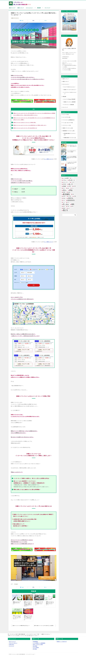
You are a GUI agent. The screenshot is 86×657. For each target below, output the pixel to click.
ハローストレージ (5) (67, 125)
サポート (72, 180)
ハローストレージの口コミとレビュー (70, 93)
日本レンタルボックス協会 (38, 644)
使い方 (71, 184)
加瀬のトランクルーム (14, 18)
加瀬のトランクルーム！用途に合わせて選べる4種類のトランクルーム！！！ (50, 603)
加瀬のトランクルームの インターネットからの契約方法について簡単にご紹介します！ (29, 125)
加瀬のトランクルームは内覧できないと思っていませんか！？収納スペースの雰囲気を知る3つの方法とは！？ (28, 603)
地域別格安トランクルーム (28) (68, 130)
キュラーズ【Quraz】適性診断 (69, 99)
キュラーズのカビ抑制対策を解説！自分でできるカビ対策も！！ (71, 157)
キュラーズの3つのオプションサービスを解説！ (71, 151)
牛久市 (64, 202)
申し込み (16, 584)
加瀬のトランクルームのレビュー (70, 89)
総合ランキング (12, 7)
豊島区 (64, 208)
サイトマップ (47, 7)
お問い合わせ (11, 644)
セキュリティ (66, 182)
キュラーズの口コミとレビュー (69, 86)
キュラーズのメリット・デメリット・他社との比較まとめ (71, 146)
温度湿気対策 (71, 200)
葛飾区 (73, 206)
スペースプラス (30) (66, 117)
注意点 (64, 198)
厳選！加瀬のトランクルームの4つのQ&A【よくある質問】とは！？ (45, 625)
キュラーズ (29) (66, 114)
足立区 (69, 208)
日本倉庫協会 (35, 641)
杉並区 (69, 192)
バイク (72, 182)
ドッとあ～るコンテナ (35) (68, 122)
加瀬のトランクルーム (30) (68, 128)
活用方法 (70, 198)
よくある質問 (66, 178)
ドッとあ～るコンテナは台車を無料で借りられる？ (71, 163)
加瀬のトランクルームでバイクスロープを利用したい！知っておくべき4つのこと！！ (17, 617)
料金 (71, 190)
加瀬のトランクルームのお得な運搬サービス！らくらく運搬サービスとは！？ (39, 603)
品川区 (74, 186)
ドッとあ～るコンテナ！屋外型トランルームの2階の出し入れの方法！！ (71, 168)
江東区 (75, 196)
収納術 (64, 186)
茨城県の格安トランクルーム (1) (70, 137)
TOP (24, 634)
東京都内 (66, 194)
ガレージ (72, 178)
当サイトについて (12, 641)
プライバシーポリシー (13, 643)
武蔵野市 (64, 196)
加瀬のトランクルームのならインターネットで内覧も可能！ (24, 122)
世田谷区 (64, 184)
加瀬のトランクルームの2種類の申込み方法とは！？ (17, 602)
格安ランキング (21, 7)
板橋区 (73, 194)
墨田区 (68, 188)
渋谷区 (64, 200)
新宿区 (64, 192)
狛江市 (68, 202)
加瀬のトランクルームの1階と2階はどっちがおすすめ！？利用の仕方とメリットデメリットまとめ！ (28, 617)
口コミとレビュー (29, 7)
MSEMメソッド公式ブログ (62, 641)
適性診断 (39, 7)
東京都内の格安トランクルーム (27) (69, 134)
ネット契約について (48, 159)
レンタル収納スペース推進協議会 (39, 643)
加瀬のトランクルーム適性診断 (69, 101)
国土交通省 (35, 646)
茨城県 (68, 206)
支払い (65, 190)
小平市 (73, 188)
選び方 (65, 210)
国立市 (64, 188)
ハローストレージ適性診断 (69, 104)
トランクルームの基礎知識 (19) (68, 119)
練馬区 (64, 206)
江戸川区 (69, 196)
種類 (72, 204)
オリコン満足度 (36, 647)
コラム (64, 180)
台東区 (70, 186)
